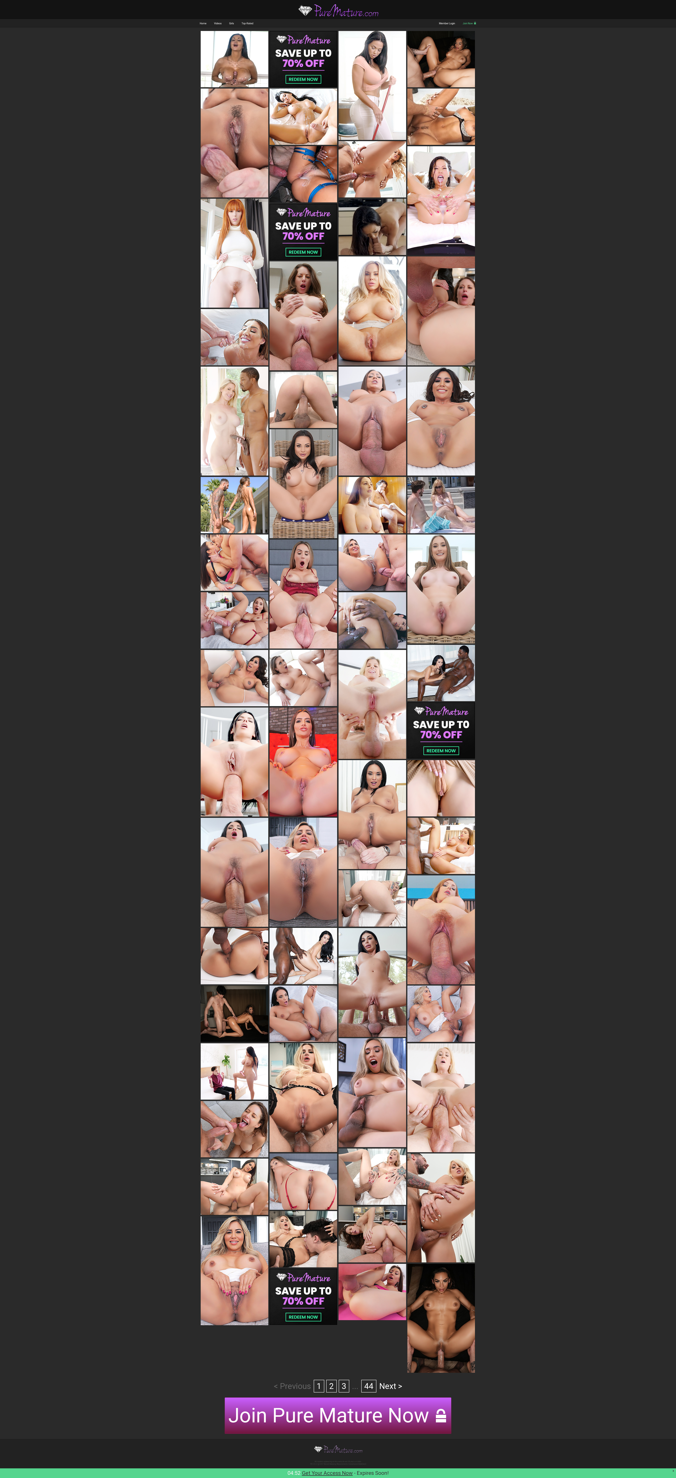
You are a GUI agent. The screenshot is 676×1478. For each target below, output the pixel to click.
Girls (231, 23)
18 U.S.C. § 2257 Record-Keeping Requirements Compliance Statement (338, 1464)
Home (203, 23)
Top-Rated (247, 23)
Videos (218, 23)
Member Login (447, 23)
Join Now (468, 23)
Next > (390, 1386)
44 (368, 1386)
